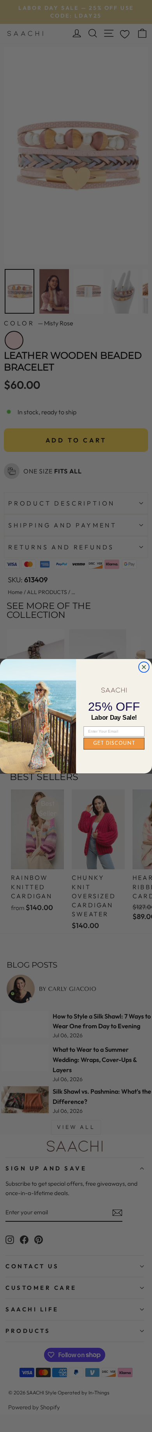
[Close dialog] (144, 667)
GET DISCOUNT (114, 743)
